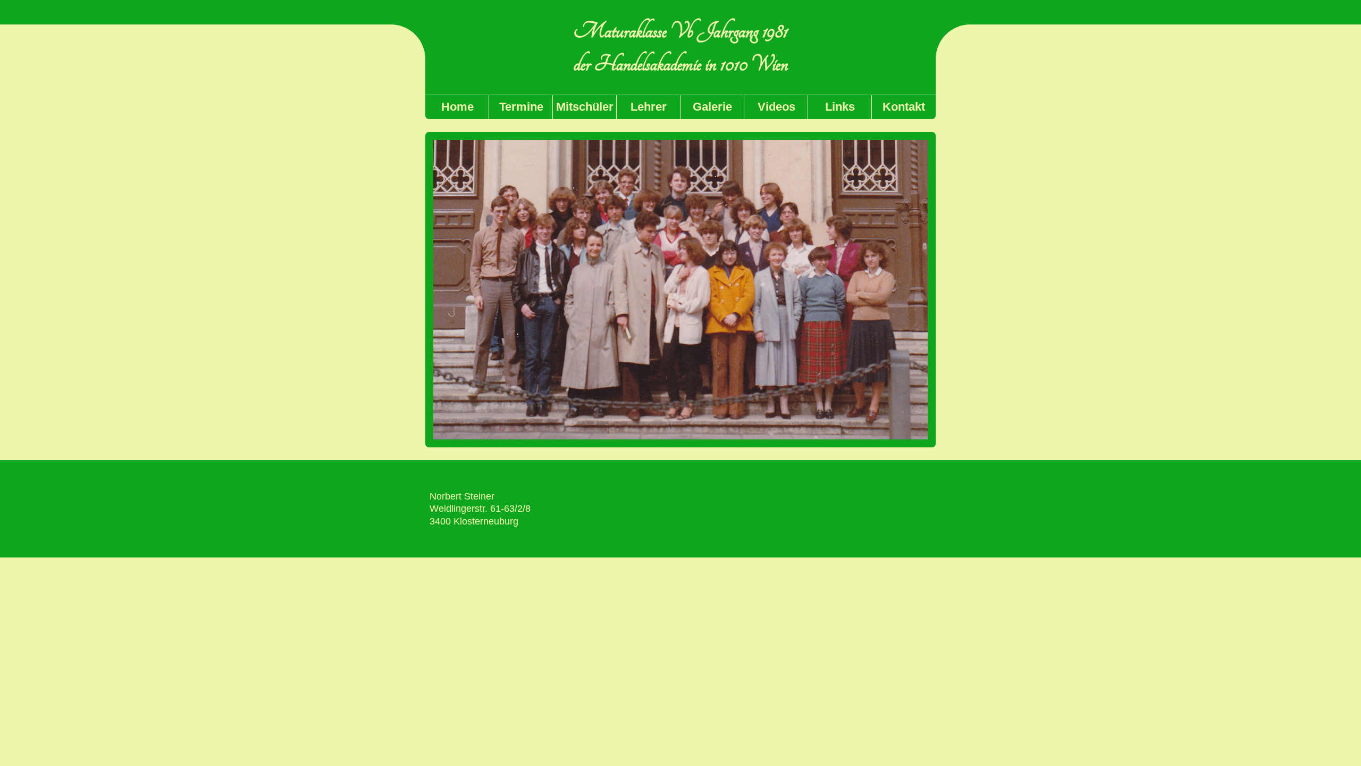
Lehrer (649, 106)
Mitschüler (585, 106)
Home (457, 106)
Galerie (712, 106)
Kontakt (904, 106)
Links (840, 106)
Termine (521, 106)
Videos (776, 106)
